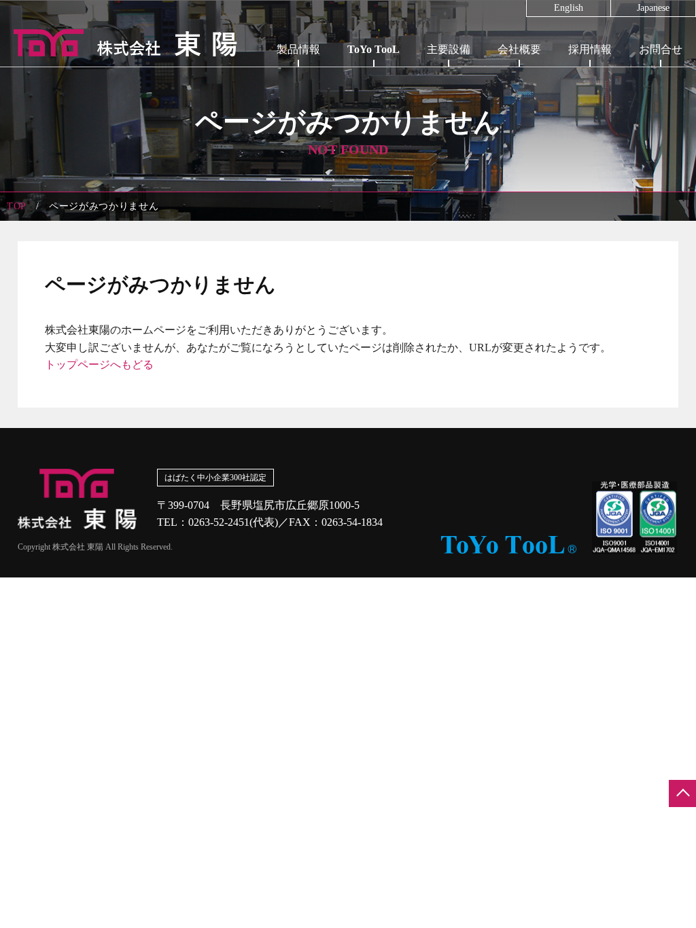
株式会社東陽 (119, 42)
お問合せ (660, 49)
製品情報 (298, 49)
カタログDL (374, 139)
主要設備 (448, 49)
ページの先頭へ (682, 793)
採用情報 (590, 49)
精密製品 (298, 74)
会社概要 (519, 49)
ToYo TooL (373, 49)
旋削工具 (373, 106)
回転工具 (373, 74)
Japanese (653, 8)
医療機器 (298, 106)
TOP (17, 206)
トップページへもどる (99, 364)
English (568, 8)
